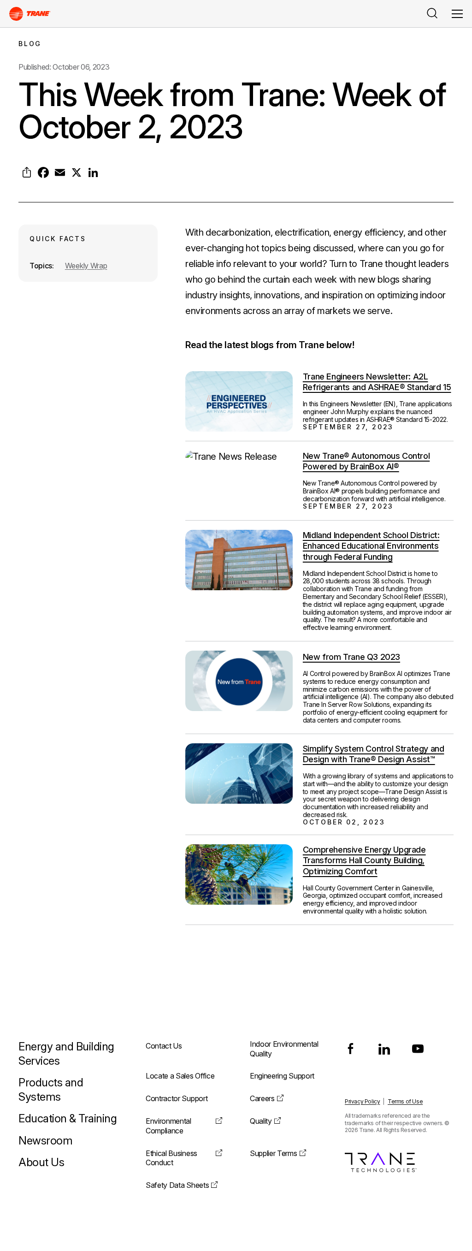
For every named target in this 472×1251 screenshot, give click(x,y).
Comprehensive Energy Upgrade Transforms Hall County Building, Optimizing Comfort (364, 860)
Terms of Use (405, 1101)
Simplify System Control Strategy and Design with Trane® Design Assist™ (373, 754)
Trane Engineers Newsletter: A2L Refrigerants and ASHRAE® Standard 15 (377, 382)
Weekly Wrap (86, 265)
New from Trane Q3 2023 (351, 657)
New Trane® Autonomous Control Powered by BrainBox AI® (366, 461)
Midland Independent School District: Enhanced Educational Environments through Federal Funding (371, 546)
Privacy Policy (362, 1101)
